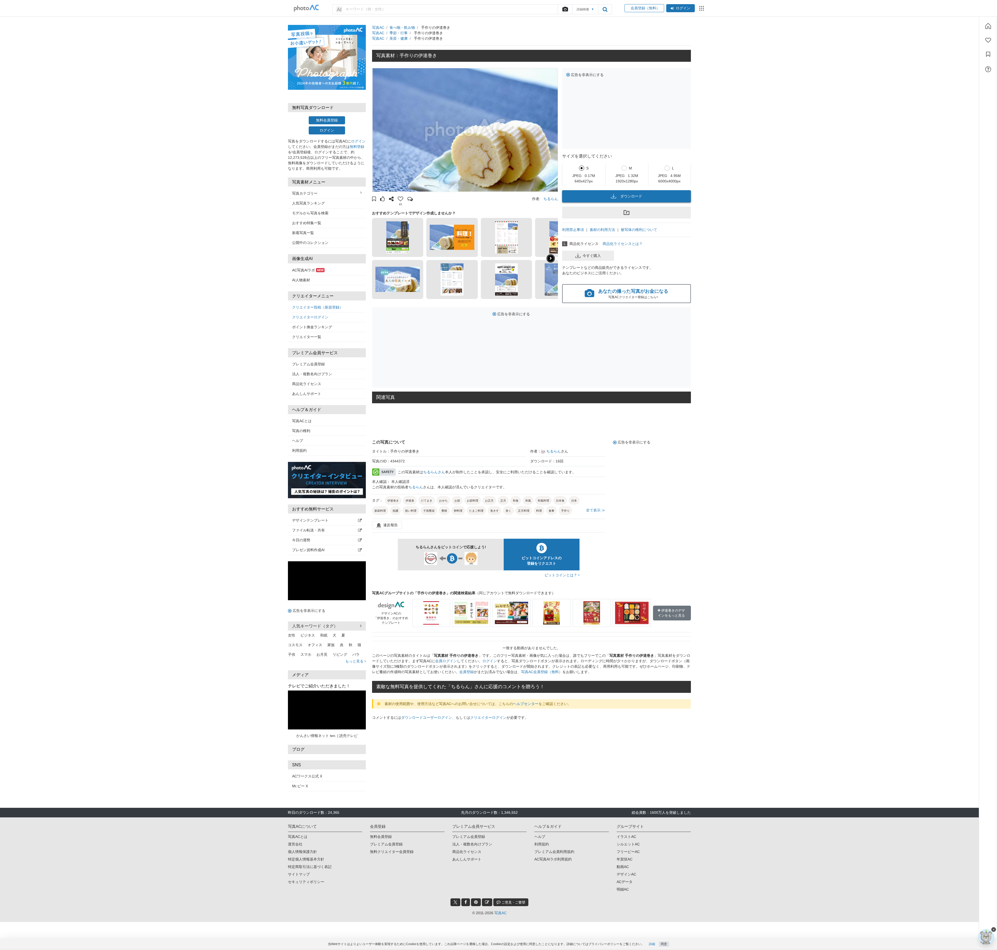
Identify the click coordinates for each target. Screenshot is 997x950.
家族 (331, 645)
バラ (356, 654)
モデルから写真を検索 (310, 213)
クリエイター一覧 (306, 337)
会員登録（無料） (644, 8)
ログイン (683, 8)
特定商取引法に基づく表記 (310, 867)
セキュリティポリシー (306, 882)
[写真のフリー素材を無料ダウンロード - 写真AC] (306, 8)
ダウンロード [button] (631, 196)
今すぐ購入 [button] (592, 256)
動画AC (623, 867)
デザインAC (626, 874)
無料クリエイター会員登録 (392, 852)
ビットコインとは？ (561, 575)
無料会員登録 (327, 120)
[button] (374, 199)
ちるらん (550, 199)
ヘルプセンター (525, 704)
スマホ (305, 654)
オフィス (315, 645)
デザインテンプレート (310, 520)
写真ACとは (302, 421)
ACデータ (624, 882)
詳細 (652, 944)
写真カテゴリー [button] (305, 193)
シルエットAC (628, 844)
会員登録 (466, 672)
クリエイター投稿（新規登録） (317, 307)
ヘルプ (297, 441)
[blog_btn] (487, 902)
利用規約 (299, 450)
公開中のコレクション (310, 243)
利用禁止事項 (573, 230)
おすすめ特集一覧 (306, 223)
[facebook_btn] (465, 902)
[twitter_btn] (455, 902)
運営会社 (295, 844)
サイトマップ (299, 874)
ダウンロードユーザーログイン (426, 717)
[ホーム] (988, 26)
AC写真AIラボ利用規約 (553, 859)
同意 (664, 944)
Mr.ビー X (300, 786)
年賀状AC (624, 859)
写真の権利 (301, 431)
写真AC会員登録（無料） (541, 672)
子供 (291, 654)
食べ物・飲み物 (402, 27)
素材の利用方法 (602, 230)
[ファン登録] (988, 40)
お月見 (321, 654)
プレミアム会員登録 (308, 364)
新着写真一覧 (303, 233)
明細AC (623, 889)
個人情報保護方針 (302, 852)
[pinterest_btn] (476, 902)
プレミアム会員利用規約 (554, 852)
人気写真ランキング (308, 203)
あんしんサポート (306, 394)
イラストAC (626, 837)
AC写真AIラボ (308, 270)
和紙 (323, 635)
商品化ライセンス (306, 384)
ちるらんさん (434, 472)
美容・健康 (398, 38)
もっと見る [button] (355, 661)
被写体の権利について (639, 230)
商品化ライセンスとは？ (623, 244)
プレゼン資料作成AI (308, 550)
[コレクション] (988, 54)
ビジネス (307, 635)
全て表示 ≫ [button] (595, 510)
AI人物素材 (301, 280)
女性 (291, 635)
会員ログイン (446, 661)
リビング (340, 654)
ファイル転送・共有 (308, 530)
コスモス (295, 645)
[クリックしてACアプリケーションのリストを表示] (701, 8)
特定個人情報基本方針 (306, 859)
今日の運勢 (301, 540)
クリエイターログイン (310, 317)
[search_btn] (605, 9)
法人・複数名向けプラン (312, 374)
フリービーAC (628, 852)
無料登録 (357, 147)
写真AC (378, 27)
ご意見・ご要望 (513, 902)
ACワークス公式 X (307, 776)
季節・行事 (398, 33)
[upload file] (565, 9)
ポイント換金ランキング (312, 327)
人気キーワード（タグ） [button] (315, 626)
